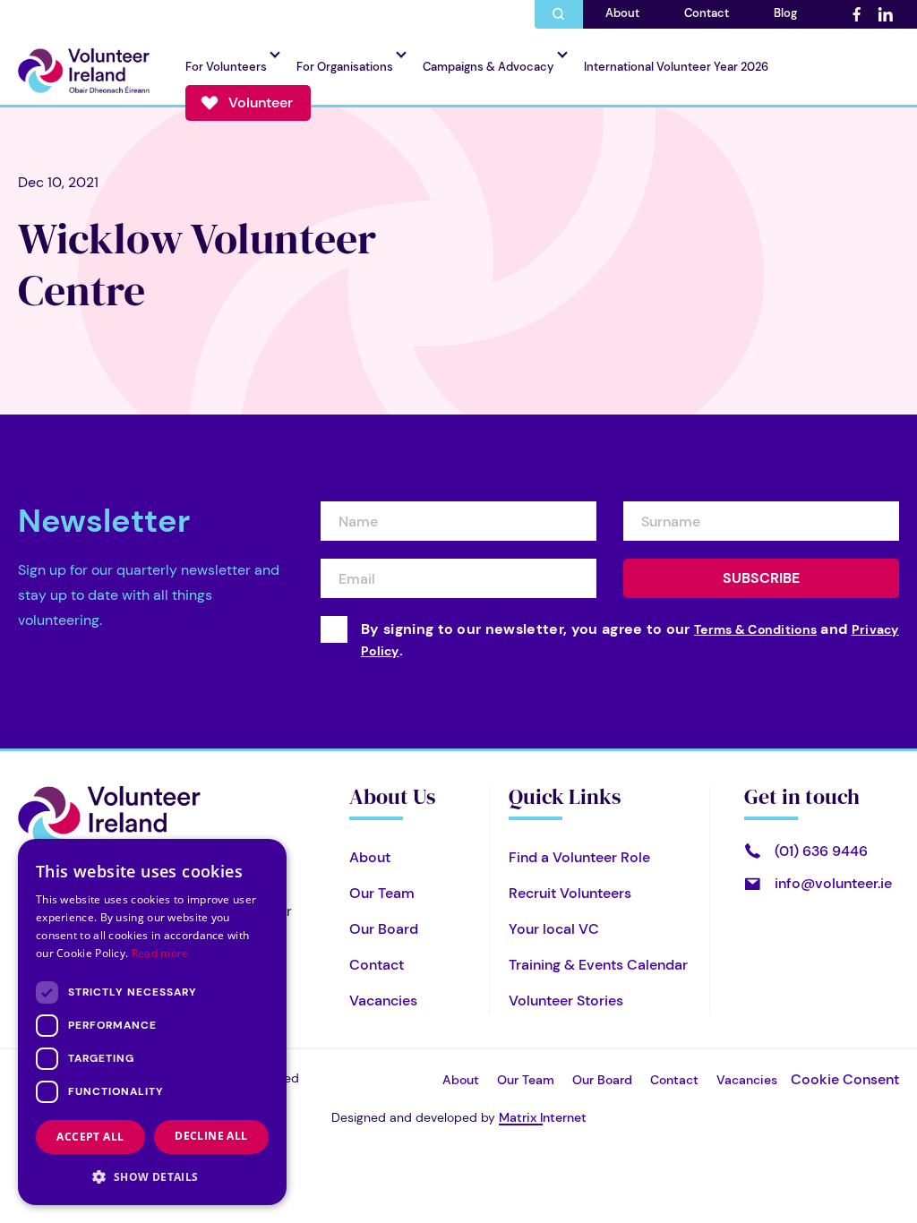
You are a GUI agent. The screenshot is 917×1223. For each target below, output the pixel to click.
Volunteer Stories (566, 1000)
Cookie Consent (845, 1079)
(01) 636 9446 (821, 851)
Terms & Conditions (755, 629)
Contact (706, 13)
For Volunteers (226, 66)
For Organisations (344, 66)
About (622, 13)
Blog (785, 13)
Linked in (884, 14)
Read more (160, 953)
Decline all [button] (211, 1135)
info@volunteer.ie (833, 883)
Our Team (382, 893)
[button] (152, 1176)
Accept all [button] (90, 1136)
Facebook (856, 14)
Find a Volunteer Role (579, 857)
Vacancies (383, 1000)
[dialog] (152, 1022)
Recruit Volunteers (570, 893)
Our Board (383, 928)
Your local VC (554, 928)
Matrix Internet (543, 1117)
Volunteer (260, 102)
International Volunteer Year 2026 (676, 66)
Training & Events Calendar (598, 964)
